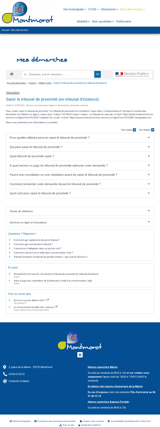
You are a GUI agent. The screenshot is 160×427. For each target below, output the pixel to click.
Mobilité (82, 21)
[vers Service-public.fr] (132, 75)
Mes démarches (131, 9)
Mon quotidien (102, 21)
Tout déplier (145, 130)
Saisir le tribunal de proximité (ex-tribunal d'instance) (80, 83)
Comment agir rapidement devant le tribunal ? (37, 240)
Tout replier (127, 130)
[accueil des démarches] (11, 74)
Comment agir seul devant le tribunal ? (33, 244)
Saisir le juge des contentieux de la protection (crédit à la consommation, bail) (53, 280)
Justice (33, 83)
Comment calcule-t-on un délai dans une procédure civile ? (43, 252)
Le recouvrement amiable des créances (34, 307)
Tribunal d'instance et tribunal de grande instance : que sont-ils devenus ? (51, 256)
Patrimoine (123, 21)
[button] (79, 137)
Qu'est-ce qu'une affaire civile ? (30, 300)
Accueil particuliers (17, 83)
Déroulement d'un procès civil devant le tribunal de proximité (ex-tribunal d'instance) (56, 274)
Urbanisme (108, 9)
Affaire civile (45, 83)
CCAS (92, 9)
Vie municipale (73, 9)
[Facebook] (80, 354)
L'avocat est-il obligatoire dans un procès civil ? (37, 248)
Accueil (5, 30)
